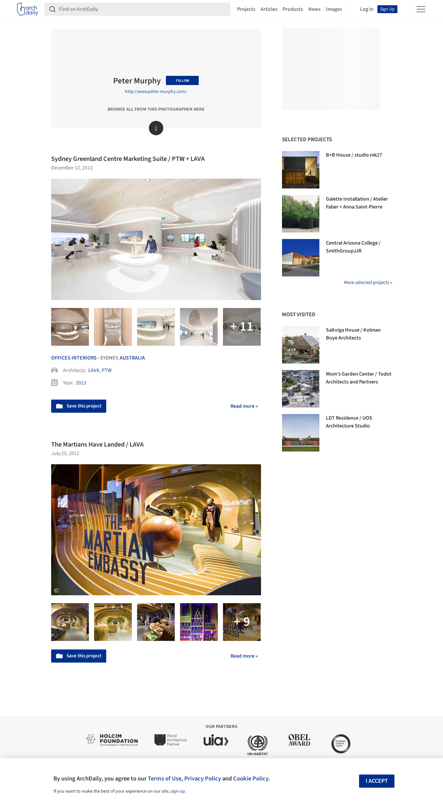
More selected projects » (368, 282)
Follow (182, 80)
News (314, 9)
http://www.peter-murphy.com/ (156, 91)
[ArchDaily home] (27, 9)
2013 (81, 382)
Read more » (244, 406)
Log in (366, 9)
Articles (269, 9)
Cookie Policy (250, 778)
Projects (246, 9)
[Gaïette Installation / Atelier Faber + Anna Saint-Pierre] (300, 213)
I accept (377, 781)
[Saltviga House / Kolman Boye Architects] (300, 344)
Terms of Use (164, 778)
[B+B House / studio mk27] (300, 169)
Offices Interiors (74, 357)
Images (334, 9)
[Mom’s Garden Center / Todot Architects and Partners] (300, 388)
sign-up (178, 791)
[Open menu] (421, 9)
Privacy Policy (202, 778)
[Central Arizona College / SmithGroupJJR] (300, 257)
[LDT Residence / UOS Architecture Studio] (300, 432)
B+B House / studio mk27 (354, 155)
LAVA (93, 370)
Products (293, 9)
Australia (132, 357)
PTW (107, 370)
